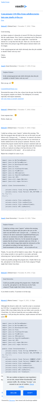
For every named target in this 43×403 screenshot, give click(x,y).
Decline (13, 393)
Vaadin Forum (5, 2)
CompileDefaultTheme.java (9, 89)
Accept (30, 393)
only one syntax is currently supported (12, 98)
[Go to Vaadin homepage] (21, 7)
